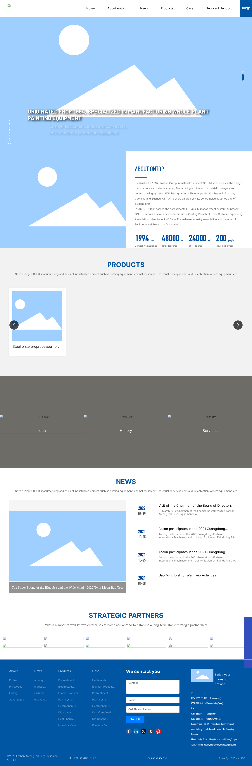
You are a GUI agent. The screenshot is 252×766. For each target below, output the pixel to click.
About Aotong (117, 8)
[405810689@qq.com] (248, 621)
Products (167, 8)
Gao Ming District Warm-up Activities (187, 575)
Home (90, 8)
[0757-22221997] (248, 646)
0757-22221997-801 (199, 698)
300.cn (235, 758)
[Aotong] (248, 630)
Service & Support (219, 8)
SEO (242, 758)
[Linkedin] (136, 731)
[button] (243, 72)
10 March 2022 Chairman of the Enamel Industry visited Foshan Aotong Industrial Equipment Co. (196, 512)
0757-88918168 (197, 703)
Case (189, 8)
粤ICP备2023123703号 (83, 757)
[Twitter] (143, 731)
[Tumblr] (151, 731)
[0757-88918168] (248, 638)
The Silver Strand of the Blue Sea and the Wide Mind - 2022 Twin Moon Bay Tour (67, 587)
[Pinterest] (158, 731)
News (144, 8)
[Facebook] (129, 731)
